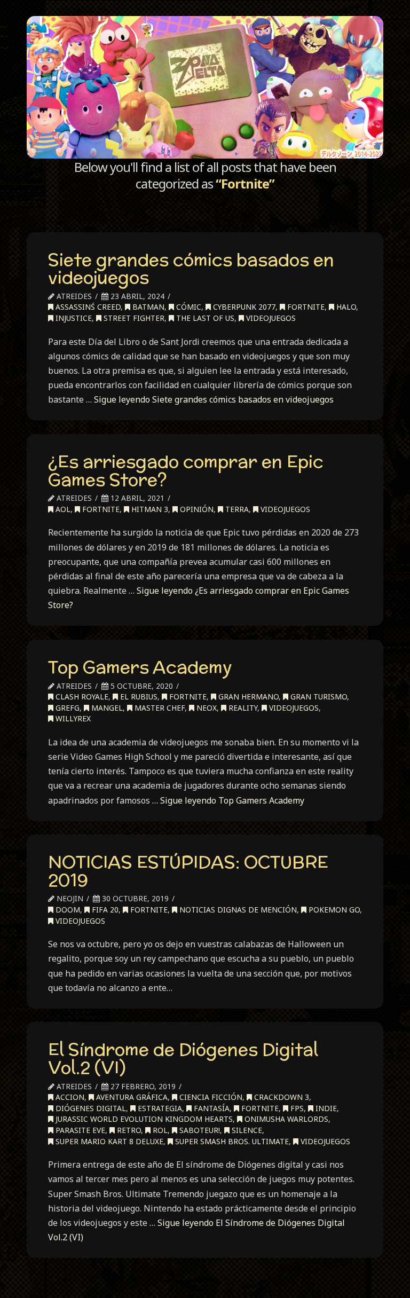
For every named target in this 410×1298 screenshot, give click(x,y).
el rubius (137, 696)
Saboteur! (198, 1130)
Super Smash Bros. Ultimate (231, 1141)
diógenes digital (89, 1108)
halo (345, 307)
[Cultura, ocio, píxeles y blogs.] (205, 87)
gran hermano (247, 696)
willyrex (72, 718)
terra (236, 509)
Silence (246, 1130)
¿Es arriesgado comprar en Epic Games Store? (186, 470)
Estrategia (159, 1108)
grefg (66, 708)
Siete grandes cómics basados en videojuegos (191, 268)
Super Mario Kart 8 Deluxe (108, 1141)
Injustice (72, 318)
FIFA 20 (104, 909)
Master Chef (158, 708)
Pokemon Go (333, 909)
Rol (159, 1130)
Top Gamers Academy (140, 667)
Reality (241, 708)
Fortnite (305, 307)
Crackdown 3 (280, 1097)
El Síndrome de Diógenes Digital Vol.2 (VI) (183, 1058)
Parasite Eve (79, 1130)
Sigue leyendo (214, 399)
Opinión (196, 509)
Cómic (187, 307)
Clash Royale (80, 696)
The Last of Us (204, 318)
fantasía (211, 1108)
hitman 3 (148, 509)
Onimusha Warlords (285, 1119)
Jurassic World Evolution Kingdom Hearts (143, 1119)
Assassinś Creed (87, 307)
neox (205, 708)
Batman (147, 307)
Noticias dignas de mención (237, 909)
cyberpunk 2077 (243, 307)
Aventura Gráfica (131, 1097)
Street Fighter (132, 318)
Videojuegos (270, 318)
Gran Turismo (317, 696)
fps (296, 1108)
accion (68, 1097)
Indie (325, 1108)
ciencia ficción (209, 1097)
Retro (128, 1130)
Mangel (106, 708)
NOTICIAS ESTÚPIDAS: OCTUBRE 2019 (188, 870)
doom (66, 909)
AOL (61, 509)
